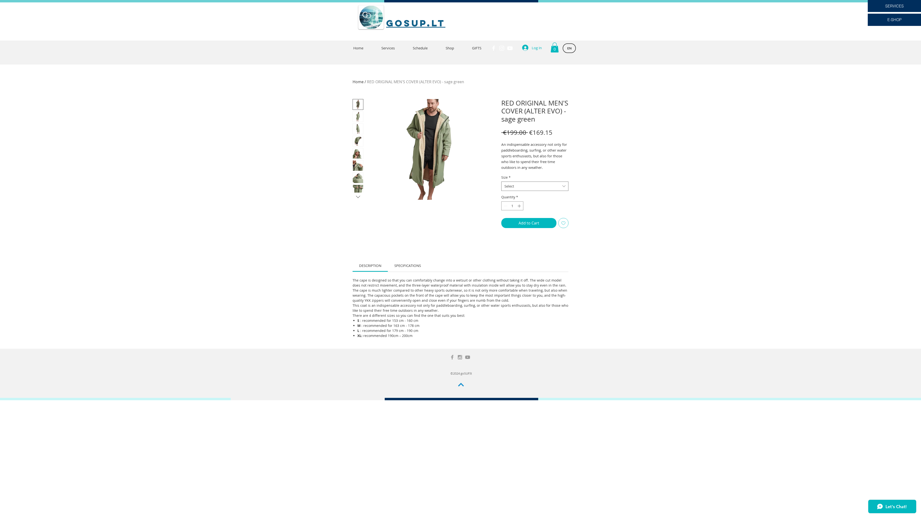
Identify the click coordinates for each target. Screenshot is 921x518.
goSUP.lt (415, 23)
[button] (554, 47)
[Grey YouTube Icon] (468, 357)
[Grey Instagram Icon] (460, 357)
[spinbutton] (512, 206)
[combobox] (534, 186)
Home (358, 81)
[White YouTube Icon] (510, 48)
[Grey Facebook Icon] (452, 357)
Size (506, 177)
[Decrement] (505, 206)
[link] (370, 265)
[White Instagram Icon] (501, 48)
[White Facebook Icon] (493, 48)
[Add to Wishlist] (563, 223)
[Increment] (520, 206)
